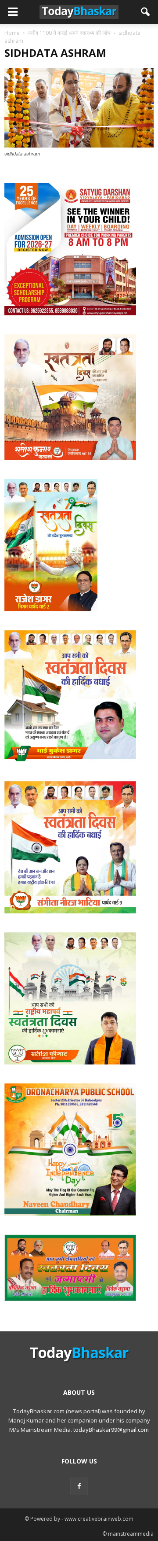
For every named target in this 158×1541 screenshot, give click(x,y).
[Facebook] (79, 1486)
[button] (145, 12)
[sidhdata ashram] (79, 145)
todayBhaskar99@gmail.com (111, 1430)
